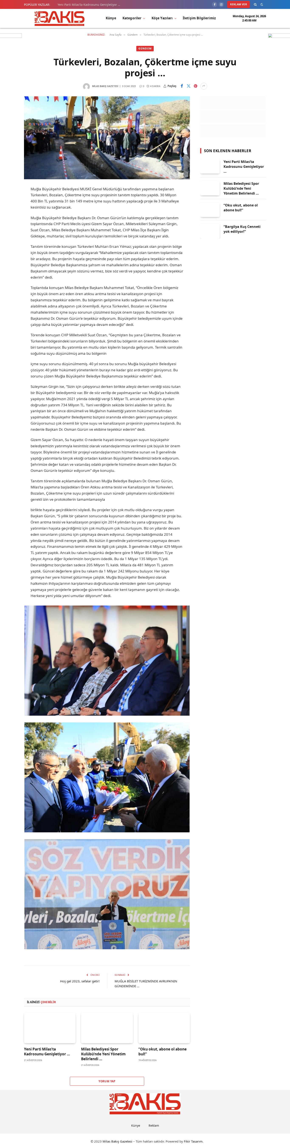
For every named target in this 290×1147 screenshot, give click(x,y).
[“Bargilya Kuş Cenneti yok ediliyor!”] (210, 231)
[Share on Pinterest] (195, 86)
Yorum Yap (107, 1081)
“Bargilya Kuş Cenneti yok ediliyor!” (242, 229)
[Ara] (255, 4)
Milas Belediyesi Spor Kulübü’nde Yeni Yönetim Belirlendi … (103, 1054)
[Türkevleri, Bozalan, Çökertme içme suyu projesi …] (107, 137)
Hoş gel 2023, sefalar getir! (80, 981)
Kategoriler (132, 18)
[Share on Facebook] (182, 86)
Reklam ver (238, 4)
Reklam (154, 1125)
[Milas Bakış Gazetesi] (59, 18)
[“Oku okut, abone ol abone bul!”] (164, 1027)
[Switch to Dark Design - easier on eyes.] (261, 4)
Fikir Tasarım (193, 1141)
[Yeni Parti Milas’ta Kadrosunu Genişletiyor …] (50, 1027)
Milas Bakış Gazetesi (105, 86)
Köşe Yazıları (162, 18)
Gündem (145, 48)
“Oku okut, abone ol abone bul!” (162, 1051)
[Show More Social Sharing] (203, 86)
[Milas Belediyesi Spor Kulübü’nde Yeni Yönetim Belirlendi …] (107, 1027)
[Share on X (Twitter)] (189, 86)
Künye (111, 18)
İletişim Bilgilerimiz (199, 18)
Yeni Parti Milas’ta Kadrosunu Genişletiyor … (89, 5)
